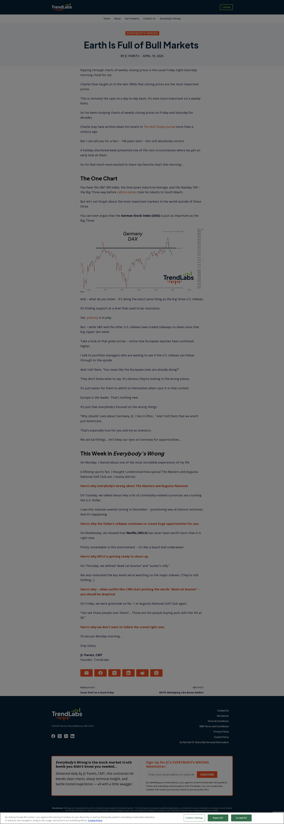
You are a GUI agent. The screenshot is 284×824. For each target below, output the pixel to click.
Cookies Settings (194, 817)
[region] (142, 818)
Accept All (241, 817)
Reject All (218, 817)
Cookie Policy (95, 820)
